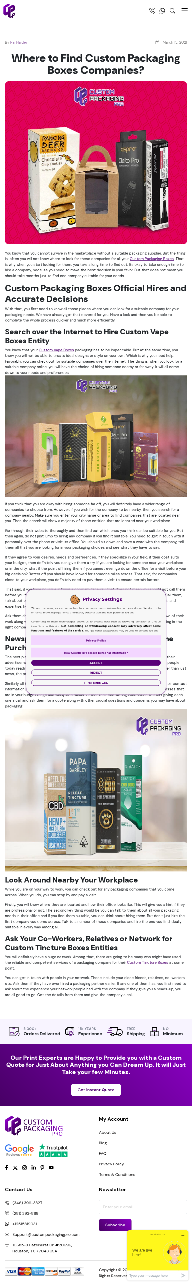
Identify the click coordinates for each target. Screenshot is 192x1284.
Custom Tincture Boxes (147, 962)
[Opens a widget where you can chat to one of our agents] (157, 1255)
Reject (96, 673)
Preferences (96, 683)
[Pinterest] (42, 1167)
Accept (96, 663)
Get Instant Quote (96, 1089)
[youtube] (51, 1168)
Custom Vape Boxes (56, 350)
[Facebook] (6, 1167)
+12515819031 (24, 1224)
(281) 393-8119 (25, 1213)
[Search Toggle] (172, 11)
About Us (107, 1132)
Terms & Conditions (117, 1174)
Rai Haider (18, 42)
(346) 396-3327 (27, 1203)
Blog (103, 1143)
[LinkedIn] (34, 1167)
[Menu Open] (184, 13)
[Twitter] (15, 1168)
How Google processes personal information (96, 653)
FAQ (102, 1153)
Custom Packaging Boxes (152, 258)
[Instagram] (24, 1168)
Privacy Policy (111, 1164)
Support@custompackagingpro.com (46, 1234)
